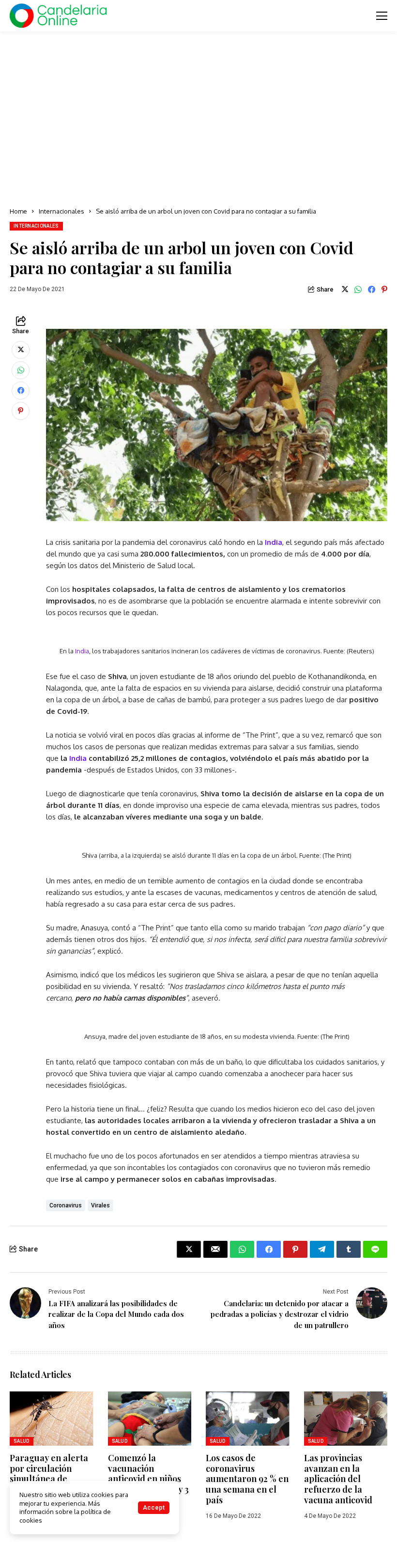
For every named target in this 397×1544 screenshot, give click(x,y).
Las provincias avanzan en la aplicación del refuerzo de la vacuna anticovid (338, 1478)
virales (100, 1205)
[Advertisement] (198, 116)
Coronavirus (65, 1205)
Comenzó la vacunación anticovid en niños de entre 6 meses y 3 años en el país (148, 1478)
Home (18, 211)
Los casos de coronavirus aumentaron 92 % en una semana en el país (247, 1478)
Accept (154, 1507)
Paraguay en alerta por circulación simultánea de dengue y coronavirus (49, 1478)
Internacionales (61, 211)
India (273, 542)
